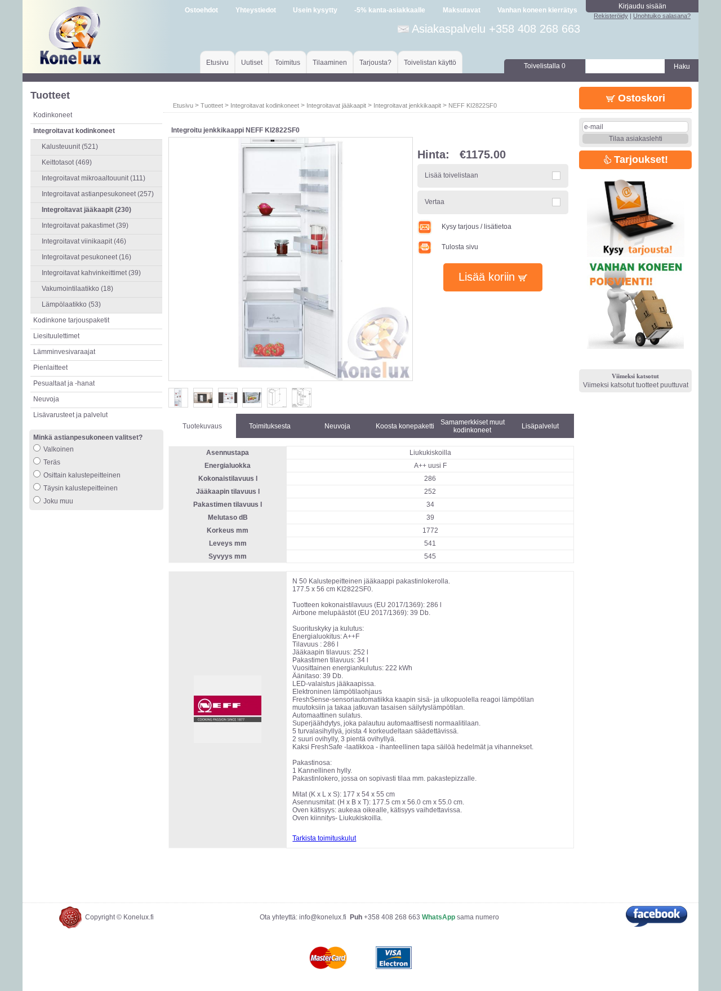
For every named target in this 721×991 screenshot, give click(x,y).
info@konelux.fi (322, 917)
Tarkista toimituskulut (324, 838)
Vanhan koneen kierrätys (537, 10)
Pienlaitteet (50, 367)
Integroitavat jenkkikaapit (407, 105)
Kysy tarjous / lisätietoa (476, 227)
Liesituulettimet (56, 336)
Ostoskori (640, 98)
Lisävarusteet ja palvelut (70, 415)
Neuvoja (46, 399)
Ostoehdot (201, 10)
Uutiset (251, 63)
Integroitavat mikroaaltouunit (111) (93, 178)
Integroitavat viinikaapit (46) (84, 241)
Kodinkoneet (52, 115)
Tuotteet (212, 105)
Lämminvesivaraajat (64, 352)
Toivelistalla (545, 66)
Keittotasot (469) (67, 162)
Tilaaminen (330, 63)
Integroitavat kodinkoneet (264, 105)
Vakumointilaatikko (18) (77, 289)
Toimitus (287, 63)
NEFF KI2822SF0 (472, 105)
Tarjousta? (375, 63)
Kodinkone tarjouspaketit (71, 320)
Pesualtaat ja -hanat (64, 383)
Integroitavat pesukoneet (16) (86, 257)
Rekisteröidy (611, 15)
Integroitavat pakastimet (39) (85, 225)
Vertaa (434, 202)
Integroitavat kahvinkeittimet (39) (91, 273)
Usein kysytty (315, 10)
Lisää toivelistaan (451, 175)
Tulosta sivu (460, 247)
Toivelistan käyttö (430, 63)
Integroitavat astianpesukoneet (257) (98, 194)
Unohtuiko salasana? (662, 15)
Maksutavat (461, 10)
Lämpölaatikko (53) (71, 304)
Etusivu (217, 63)
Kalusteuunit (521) (70, 147)
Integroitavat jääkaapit (336, 105)
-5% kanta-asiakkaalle (389, 10)
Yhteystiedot (255, 10)
